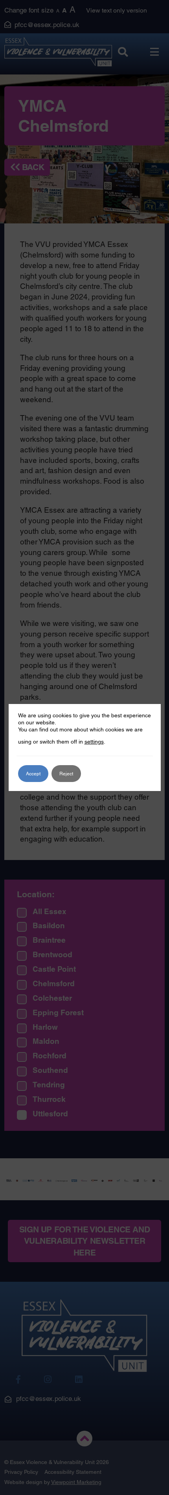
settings (94, 741)
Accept (33, 774)
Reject (66, 774)
